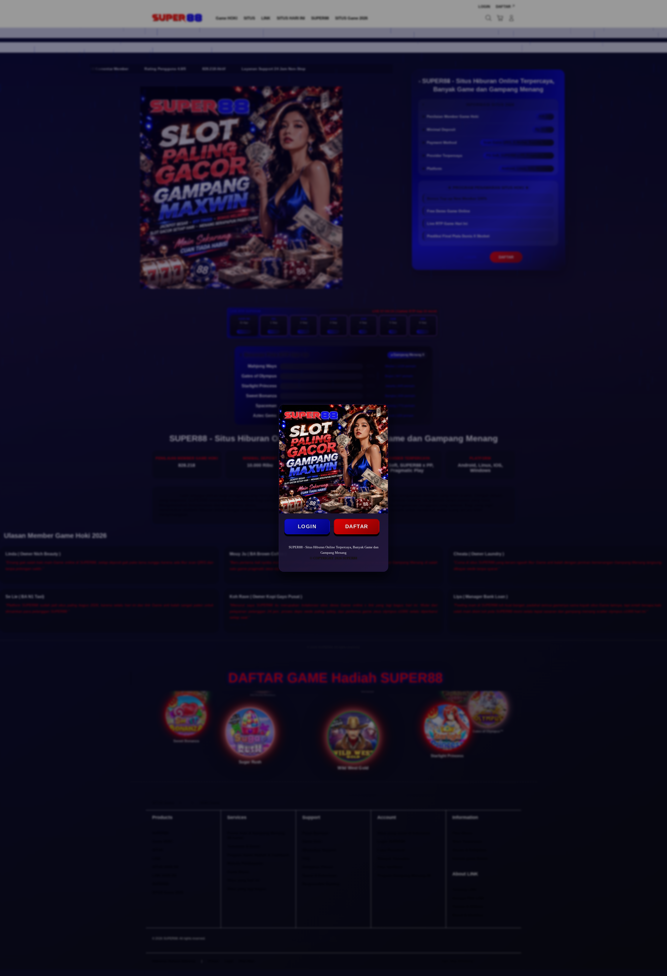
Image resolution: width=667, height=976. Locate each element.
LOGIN (307, 526)
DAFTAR (356, 526)
